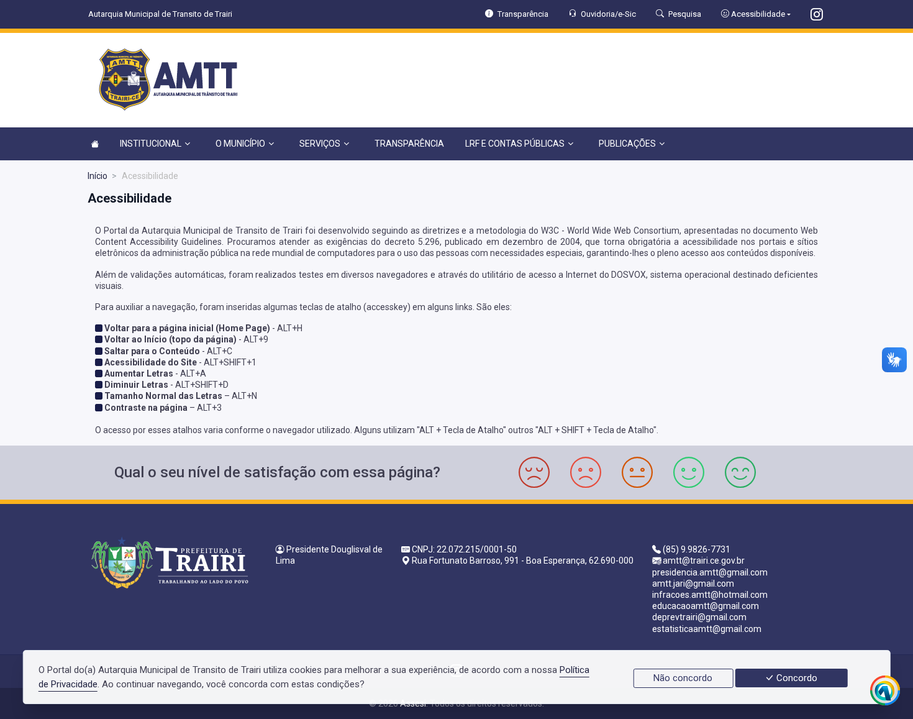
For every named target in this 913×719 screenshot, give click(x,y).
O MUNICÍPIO (240, 144)
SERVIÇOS (319, 144)
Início (97, 176)
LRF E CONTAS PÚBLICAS (515, 144)
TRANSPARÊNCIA (409, 144)
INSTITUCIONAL (150, 144)
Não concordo (682, 678)
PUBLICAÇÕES (627, 144)
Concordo (795, 678)
